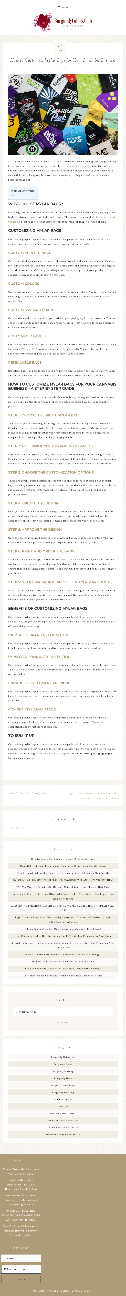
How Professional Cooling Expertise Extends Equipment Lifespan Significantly (63, 873)
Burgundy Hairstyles (63, 1057)
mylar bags (30, 397)
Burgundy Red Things (63, 1085)
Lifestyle (62, 69)
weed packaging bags (75, 166)
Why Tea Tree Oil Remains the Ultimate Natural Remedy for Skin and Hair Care (63, 887)
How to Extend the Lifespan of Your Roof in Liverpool (63, 859)
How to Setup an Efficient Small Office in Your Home (63, 961)
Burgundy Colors (63, 21)
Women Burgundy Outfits (63, 1127)
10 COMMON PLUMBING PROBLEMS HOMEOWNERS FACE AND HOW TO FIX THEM (63, 880)
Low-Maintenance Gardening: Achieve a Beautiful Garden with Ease (63, 975)
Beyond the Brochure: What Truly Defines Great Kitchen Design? (63, 954)
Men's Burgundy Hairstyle (63, 1120)
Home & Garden (63, 1099)
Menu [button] (65, 7)
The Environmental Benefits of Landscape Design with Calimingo (63, 968)
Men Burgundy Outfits (63, 1113)
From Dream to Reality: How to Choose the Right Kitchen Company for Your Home (63, 935)
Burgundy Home (63, 1064)
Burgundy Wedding (63, 1092)
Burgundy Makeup (63, 1071)
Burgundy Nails (63, 1078)
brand (74, 744)
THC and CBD (29, 349)
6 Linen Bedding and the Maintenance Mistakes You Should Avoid (63, 928)
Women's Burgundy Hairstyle (63, 1134)
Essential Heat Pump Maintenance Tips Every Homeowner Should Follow (63, 866)
